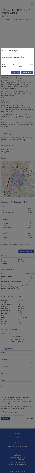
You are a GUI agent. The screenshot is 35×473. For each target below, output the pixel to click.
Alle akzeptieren (27, 72)
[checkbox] (31, 64)
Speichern (15, 72)
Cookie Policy (23, 59)
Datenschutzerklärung (7, 59)
